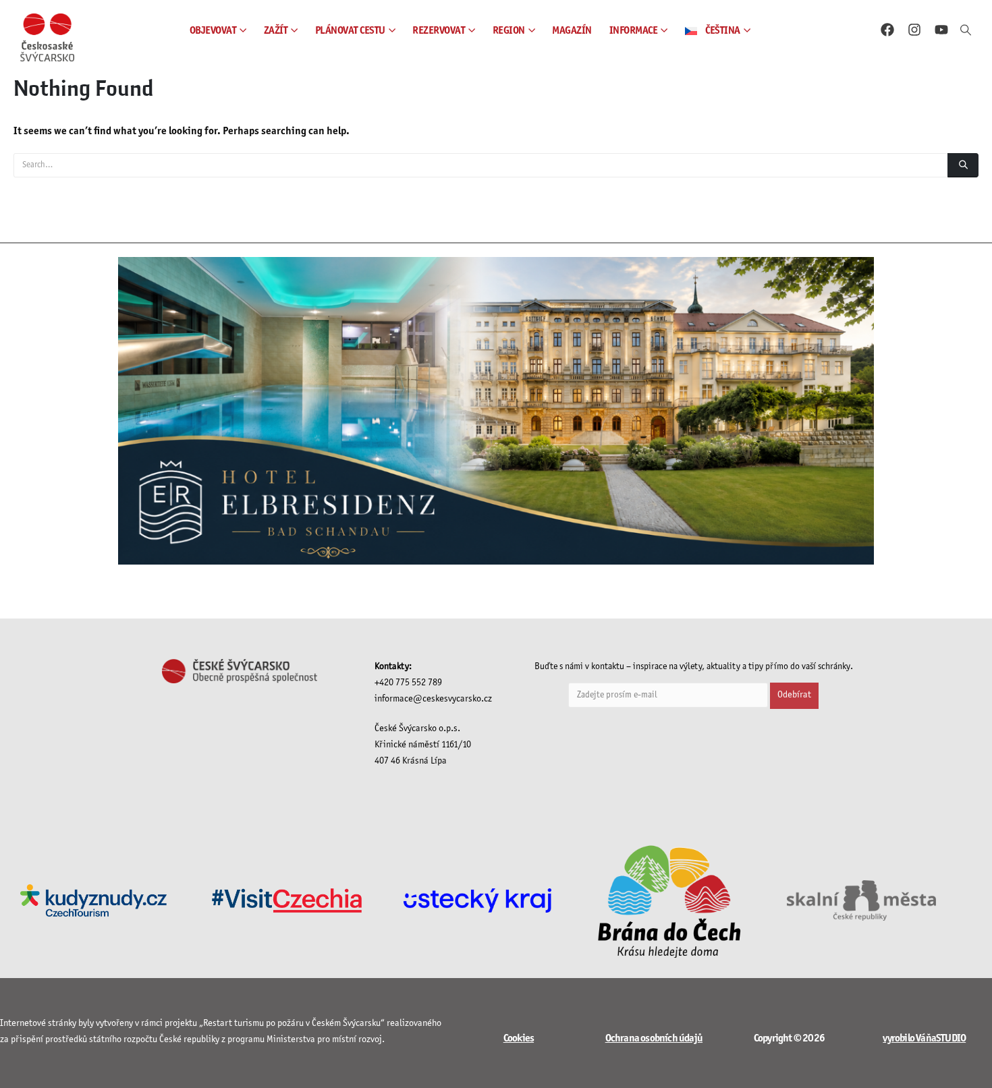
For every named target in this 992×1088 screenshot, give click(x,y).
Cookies (518, 1038)
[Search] (963, 165)
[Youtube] (941, 29)
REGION (509, 31)
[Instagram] (914, 29)
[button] (965, 31)
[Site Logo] (47, 37)
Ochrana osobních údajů (653, 1038)
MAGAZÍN (572, 31)
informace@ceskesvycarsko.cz (433, 699)
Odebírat (794, 695)
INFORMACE (633, 31)
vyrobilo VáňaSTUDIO (924, 1038)
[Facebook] (887, 29)
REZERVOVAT (438, 31)
